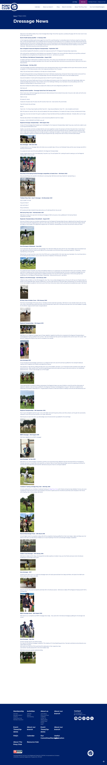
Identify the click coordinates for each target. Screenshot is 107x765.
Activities (31, 711)
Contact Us (43, 718)
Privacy (42, 722)
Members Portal (92, 1)
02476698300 (78, 713)
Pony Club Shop (45, 715)
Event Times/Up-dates (17, 729)
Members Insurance (18, 719)
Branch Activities (67, 7)
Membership (18, 711)
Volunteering (30, 716)
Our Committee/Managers (97, 7)
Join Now (15, 713)
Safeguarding (44, 719)
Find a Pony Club (17, 718)
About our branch (48, 7)
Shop (75, 1)
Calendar (37, 7)
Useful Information (59, 737)
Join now (83, 1)
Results (29, 715)
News (15, 16)
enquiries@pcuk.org (79, 714)
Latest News (44, 713)
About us (44, 711)
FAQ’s (42, 724)
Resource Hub (101, 1)
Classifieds (43, 716)
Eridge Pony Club (53, 489)
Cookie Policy (44, 721)
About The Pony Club (81, 7)
